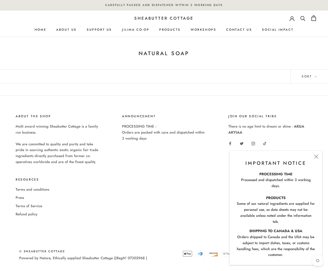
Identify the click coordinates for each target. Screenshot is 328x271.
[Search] (302, 18)
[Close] (316, 156)
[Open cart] (313, 18)
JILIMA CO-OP (135, 29)
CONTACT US (239, 29)
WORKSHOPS (203, 29)
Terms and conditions (32, 189)
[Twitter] (241, 143)
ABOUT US (66, 29)
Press (20, 197)
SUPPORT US (99, 29)
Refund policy (26, 214)
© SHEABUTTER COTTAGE (42, 251)
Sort (308, 76)
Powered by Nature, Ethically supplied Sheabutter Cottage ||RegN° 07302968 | (83, 258)
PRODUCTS (170, 29)
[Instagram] (253, 143)
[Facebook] (230, 143)
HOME (40, 29)
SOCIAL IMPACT (277, 29)
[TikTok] (265, 143)
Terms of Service (29, 206)
